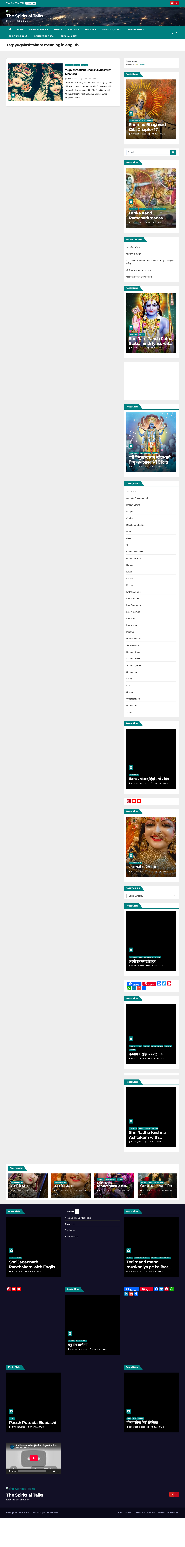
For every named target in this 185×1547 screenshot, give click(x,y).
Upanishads (131, 705)
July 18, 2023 (17, 1271)
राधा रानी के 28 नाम (133, 254)
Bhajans (90, 29)
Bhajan (129, 512)
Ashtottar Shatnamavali (137, 498)
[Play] (9, 1471)
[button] (172, 33)
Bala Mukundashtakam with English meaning (150, 1137)
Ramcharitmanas (44, 36)
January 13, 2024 (139, 1142)
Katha (129, 572)
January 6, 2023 (138, 467)
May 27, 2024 (137, 348)
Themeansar (53, 1513)
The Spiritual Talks (24, 16)
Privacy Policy (71, 1236)
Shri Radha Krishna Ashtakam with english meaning (147, 866)
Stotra (141, 334)
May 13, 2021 (73, 79)
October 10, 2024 (139, 1058)
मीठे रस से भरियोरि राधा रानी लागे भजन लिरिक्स (147, 1264)
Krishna (84, 65)
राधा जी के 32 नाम (133, 247)
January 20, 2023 (139, 966)
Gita (143, 120)
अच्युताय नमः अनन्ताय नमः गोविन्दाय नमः (146, 1051)
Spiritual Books (18, 36)
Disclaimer (70, 1230)
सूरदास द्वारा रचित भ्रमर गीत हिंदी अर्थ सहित (148, 1420)
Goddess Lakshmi (134, 552)
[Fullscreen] (58, 1471)
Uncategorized (133, 699)
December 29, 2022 (140, 783)
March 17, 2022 (18, 1427)
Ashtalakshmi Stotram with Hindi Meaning (150, 959)
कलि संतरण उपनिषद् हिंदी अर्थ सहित (148, 776)
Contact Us (70, 1224)
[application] (33, 1458)
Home (20, 29)
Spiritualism (135, 29)
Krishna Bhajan (133, 592)
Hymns (57, 29)
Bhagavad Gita (69, 36)
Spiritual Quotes (111, 29)
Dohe (128, 532)
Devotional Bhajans (135, 525)
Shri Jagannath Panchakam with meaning (25, 1266)
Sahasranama (134, 453)
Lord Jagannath (133, 605)
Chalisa (129, 518)
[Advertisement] (151, 381)
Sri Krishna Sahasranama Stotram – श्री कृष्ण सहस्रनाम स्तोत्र (114, 1186)
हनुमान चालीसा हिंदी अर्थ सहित (88, 1344)
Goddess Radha (133, 558)
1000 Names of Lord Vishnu (148, 459)
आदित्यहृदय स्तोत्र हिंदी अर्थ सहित (139, 277)
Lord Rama (133, 334)
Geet (128, 538)
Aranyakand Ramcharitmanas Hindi (146, 218)
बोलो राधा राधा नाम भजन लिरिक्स (138, 270)
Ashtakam (69, 65)
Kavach (129, 578)
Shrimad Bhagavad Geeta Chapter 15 (147, 127)
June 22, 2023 (135, 1427)
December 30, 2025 (65, 1190)
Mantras (73, 29)
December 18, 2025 (151, 1190)
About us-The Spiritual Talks (78, 1218)
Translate (141, 64)
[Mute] (54, 1471)
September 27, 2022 (140, 134)
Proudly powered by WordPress (18, 1513)
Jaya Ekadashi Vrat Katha (33, 1422)
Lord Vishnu (131, 625)
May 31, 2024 (134, 1271)
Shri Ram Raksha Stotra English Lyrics (148, 341)
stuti (128, 685)
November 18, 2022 (79, 1349)
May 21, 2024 (137, 871)
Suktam (129, 692)
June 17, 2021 (137, 222)
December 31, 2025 (22, 1190)
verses (129, 712)
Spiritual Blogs (38, 29)
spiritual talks (90, 79)
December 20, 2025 (108, 1190)
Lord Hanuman (133, 598)
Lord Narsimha (133, 612)
